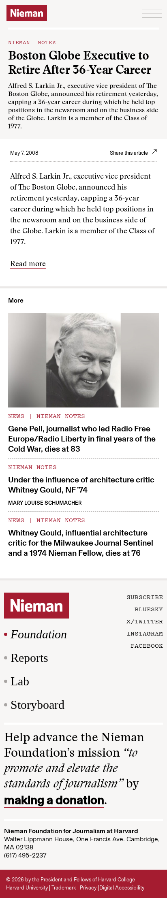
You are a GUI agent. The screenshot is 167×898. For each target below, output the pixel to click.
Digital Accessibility (121, 888)
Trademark (63, 888)
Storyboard (37, 704)
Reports (29, 657)
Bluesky (149, 608)
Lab (20, 681)
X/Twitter (144, 620)
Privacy (88, 888)
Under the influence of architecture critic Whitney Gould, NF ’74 (81, 485)
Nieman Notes (32, 42)
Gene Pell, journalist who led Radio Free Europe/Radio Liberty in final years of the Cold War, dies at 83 (82, 439)
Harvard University (27, 888)
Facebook (147, 645)
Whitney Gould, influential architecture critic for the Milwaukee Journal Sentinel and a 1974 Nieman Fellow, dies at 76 (80, 543)
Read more (28, 264)
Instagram (144, 633)
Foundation (39, 634)
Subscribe (144, 596)
